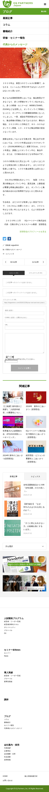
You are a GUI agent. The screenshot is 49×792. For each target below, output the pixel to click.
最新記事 (8, 18)
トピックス (35, 476)
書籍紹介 (8, 31)
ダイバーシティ (10, 627)
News (6, 656)
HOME (5, 776)
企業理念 (7, 751)
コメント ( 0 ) (13, 273)
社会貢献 (7, 757)
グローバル (8, 630)
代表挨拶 (7, 748)
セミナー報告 (9, 725)
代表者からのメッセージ (13, 728)
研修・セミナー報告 (14, 37)
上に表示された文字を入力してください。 (20, 359)
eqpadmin (15, 245)
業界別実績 (8, 681)
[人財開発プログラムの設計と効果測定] (24, 590)
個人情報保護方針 (31, 776)
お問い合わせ (8, 780)
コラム (6, 24)
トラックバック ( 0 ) (35, 273)
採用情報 (7, 760)
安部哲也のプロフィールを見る (33, 231)
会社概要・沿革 (10, 754)
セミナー (7, 653)
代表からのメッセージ (15, 44)
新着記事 (13, 476)
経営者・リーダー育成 (12, 621)
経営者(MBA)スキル (11, 624)
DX (5, 633)
